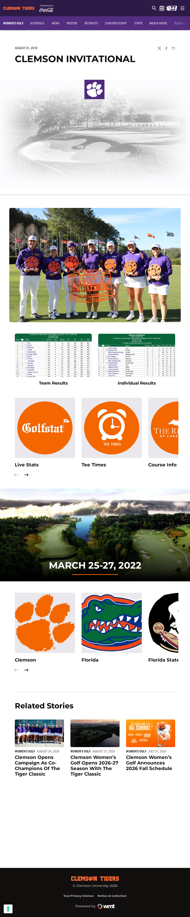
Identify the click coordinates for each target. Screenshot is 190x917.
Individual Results (137, 383)
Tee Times (94, 465)
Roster (72, 23)
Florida (90, 660)
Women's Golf (25, 751)
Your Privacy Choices (78, 896)
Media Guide (158, 23)
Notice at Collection (112, 896)
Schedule (161, 8)
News (56, 23)
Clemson (25, 660)
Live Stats (27, 465)
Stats (138, 23)
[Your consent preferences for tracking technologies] (8, 908)
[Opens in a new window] (171, 8)
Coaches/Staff (116, 23)
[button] (26, 474)
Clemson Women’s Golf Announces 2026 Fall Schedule (149, 763)
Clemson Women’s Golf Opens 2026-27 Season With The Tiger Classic (94, 766)
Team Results (53, 383)
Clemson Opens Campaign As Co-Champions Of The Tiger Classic (37, 766)
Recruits (91, 23)
